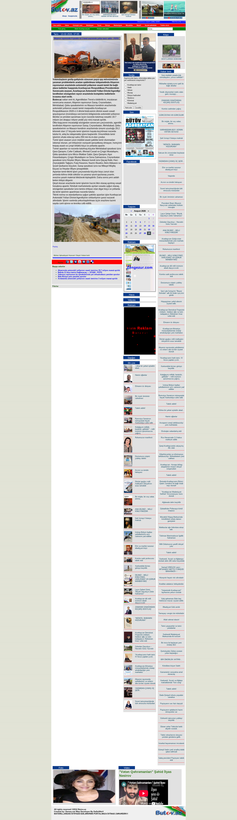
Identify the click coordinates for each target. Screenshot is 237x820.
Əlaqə (64, 16)
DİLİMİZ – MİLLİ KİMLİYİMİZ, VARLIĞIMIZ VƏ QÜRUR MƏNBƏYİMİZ (145, 578)
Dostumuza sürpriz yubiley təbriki (136, 22)
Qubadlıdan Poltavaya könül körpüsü (171, 510)
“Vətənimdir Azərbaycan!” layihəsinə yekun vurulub (171, 591)
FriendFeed (88, 262)
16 (153, 226)
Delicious (92, 262)
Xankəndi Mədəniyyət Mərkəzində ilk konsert (171, 635)
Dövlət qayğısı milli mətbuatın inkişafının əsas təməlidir (143, 484)
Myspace (75, 262)
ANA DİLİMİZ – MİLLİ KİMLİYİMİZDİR (143, 510)
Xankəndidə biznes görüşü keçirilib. (142, 567)
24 (126, 233)
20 (140, 230)
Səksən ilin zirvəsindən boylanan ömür (171, 154)
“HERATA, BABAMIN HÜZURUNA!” (143, 619)
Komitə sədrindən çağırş (171, 109)
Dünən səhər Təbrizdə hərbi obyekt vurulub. (171, 728)
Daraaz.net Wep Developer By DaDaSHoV (84, 811)
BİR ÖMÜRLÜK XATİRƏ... (171, 659)
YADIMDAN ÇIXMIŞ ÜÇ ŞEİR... (171, 161)
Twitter (71, 262)
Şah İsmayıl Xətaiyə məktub (171, 138)
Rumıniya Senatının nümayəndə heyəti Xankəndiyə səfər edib (144, 421)
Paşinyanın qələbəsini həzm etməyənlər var (171, 711)
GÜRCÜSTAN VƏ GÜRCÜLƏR (128, 15)
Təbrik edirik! (140, 408)
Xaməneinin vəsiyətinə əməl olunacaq (171, 673)
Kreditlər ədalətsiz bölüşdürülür (171, 584)
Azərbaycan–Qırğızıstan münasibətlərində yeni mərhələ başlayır (171, 241)
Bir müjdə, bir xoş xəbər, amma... (171, 122)
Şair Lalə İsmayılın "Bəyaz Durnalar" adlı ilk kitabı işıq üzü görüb (171, 293)
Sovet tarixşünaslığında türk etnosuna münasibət (145, 702)
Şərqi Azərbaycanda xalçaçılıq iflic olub (171, 447)
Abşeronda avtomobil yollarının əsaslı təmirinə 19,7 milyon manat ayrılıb (89, 270)
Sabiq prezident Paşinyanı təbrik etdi (171, 759)
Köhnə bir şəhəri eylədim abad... (171, 410)
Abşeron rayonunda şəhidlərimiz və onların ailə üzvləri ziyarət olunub (145, 681)
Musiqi (130, 93)
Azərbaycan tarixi (134, 85)
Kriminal (130, 101)
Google (79, 262)
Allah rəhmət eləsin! (171, 620)
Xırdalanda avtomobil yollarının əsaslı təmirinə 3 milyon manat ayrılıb (87, 279)
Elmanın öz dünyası (143, 386)
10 (126, 226)
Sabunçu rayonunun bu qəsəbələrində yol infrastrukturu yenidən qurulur (89, 274)
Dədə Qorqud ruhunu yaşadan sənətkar (171, 696)
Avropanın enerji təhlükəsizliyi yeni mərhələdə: (171, 424)
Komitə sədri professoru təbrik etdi (171, 275)
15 (149, 226)
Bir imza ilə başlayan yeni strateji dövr (171, 644)
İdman (129, 90)
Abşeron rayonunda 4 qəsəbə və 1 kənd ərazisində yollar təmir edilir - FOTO (86, 38)
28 (145, 233)
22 (149, 230)
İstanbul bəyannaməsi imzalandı (171, 743)
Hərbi (129, 87)
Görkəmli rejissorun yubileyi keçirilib (171, 719)
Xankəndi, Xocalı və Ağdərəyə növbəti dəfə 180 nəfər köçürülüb (171, 560)
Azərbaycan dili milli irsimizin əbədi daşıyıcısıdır (143, 601)
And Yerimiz (146, 13)
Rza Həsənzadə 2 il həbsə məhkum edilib (171, 438)
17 (126, 230)
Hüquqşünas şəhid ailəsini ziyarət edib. (171, 302)
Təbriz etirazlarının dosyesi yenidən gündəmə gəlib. (171, 736)
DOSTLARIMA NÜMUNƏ (91, 15)
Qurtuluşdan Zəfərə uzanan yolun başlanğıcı (171, 652)
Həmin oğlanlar (141, 375)
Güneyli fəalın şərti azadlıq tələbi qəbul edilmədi (171, 751)
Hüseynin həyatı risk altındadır (171, 578)
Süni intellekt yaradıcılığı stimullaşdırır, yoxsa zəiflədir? (171, 76)
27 (140, 233)
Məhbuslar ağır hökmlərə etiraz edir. (171, 528)
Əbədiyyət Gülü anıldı (171, 607)
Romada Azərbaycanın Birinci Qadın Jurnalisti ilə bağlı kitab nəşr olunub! (171, 483)
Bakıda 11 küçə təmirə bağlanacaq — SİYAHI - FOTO (80, 272)
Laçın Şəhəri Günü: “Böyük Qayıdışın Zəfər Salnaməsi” (144, 592)
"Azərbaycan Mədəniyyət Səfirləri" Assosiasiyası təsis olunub (171, 494)
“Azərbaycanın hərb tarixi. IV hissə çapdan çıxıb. (145, 656)
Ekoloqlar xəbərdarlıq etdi (171, 431)
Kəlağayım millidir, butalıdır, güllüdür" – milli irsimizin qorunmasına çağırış (145, 430)
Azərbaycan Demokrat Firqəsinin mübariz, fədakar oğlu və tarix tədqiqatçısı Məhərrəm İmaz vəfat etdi (144, 637)
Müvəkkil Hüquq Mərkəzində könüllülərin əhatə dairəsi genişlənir (171, 519)
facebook (67, 262)
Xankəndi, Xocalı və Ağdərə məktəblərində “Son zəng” (171, 681)
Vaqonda (171, 176)
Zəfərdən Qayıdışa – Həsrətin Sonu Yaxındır (144, 648)
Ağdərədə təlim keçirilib (171, 502)
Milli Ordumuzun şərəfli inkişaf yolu (171, 545)
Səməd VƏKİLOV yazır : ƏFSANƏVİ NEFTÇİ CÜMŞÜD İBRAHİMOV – (171, 569)
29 (149, 233)
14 (145, 226)
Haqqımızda (72, 16)
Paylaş (55, 247)
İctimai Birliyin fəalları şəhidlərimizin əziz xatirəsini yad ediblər (143, 534)
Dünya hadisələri (134, 95)
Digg (83, 262)
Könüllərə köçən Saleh (171, 666)
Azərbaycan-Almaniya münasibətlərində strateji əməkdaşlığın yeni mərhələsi (144, 669)
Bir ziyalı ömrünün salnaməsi (142, 397)
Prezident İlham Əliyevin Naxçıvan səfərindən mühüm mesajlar (171, 205)
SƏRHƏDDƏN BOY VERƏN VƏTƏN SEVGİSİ (171, 131)
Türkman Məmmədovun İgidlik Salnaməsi (171, 537)
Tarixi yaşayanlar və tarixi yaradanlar (171, 627)
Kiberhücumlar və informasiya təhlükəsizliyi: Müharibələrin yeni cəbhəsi (183, 22)
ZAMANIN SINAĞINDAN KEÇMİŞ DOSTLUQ (109, 15)
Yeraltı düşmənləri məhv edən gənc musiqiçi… (171, 93)
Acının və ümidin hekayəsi (142, 471)
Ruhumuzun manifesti (143, 437)
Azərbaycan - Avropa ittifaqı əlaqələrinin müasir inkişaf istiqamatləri (171, 467)
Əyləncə (130, 98)
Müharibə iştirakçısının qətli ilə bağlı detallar (171, 85)
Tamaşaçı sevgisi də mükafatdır (171, 613)
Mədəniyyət (132, 103)
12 (136, 226)
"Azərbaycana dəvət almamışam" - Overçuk (172, 14)
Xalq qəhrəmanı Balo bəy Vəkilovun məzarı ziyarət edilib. (171, 600)
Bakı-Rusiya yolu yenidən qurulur (72, 276)
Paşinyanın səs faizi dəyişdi (171, 704)
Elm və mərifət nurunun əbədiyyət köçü (144, 547)
